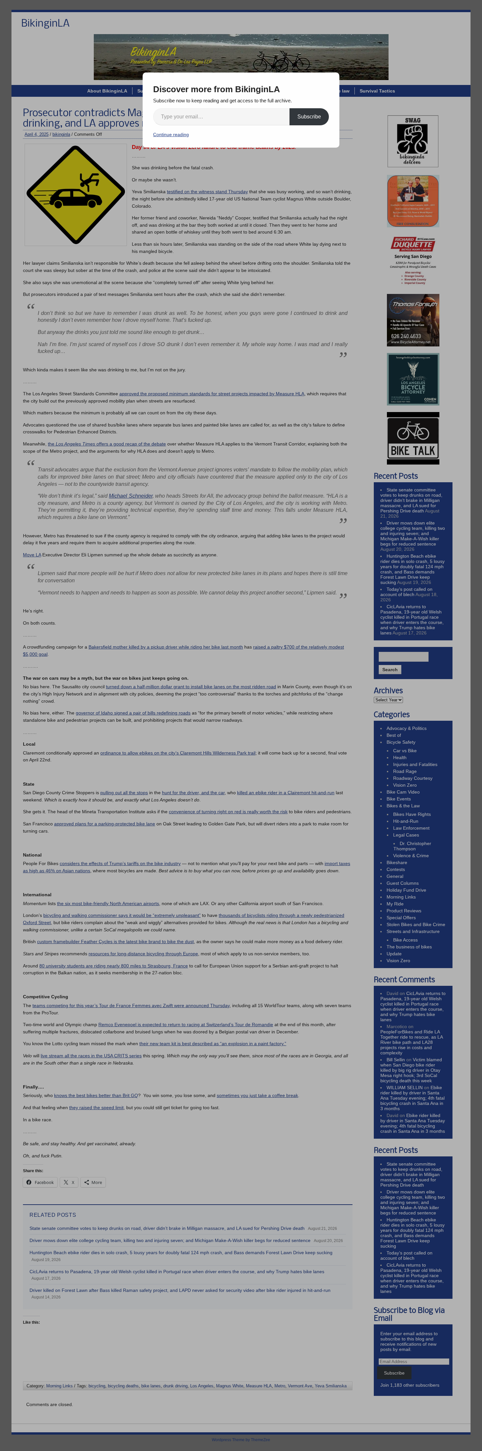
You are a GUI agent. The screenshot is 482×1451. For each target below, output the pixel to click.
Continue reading (171, 134)
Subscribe (309, 116)
